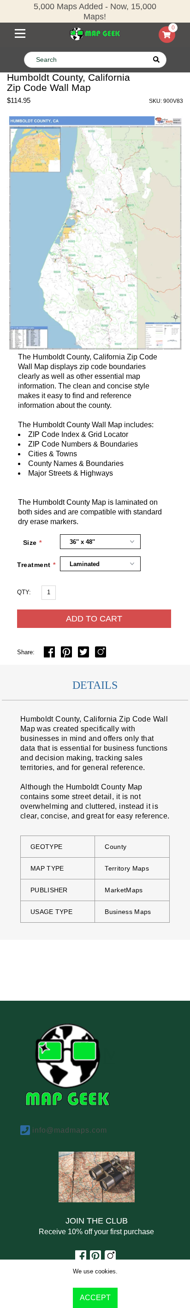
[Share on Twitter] (84, 655)
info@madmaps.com (69, 1130)
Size (30, 542)
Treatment (29, 564)
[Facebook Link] (80, 1259)
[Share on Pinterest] (67, 655)
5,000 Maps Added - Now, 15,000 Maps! (95, 11)
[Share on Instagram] (100, 655)
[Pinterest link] (95, 1259)
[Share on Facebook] (50, 655)
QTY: (24, 592)
